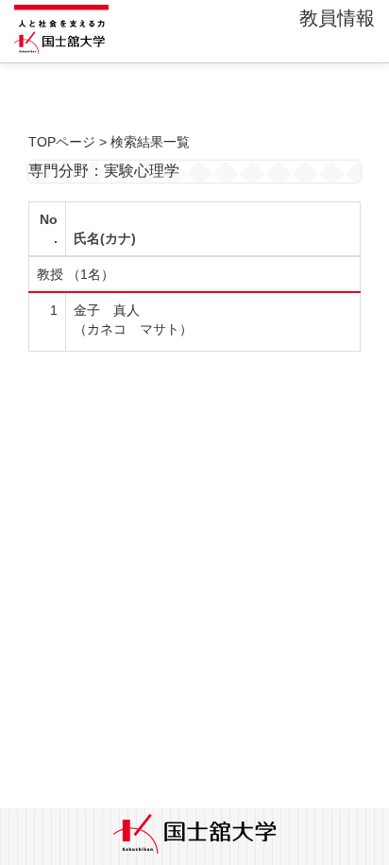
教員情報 (337, 18)
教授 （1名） (75, 274)
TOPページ (61, 141)
